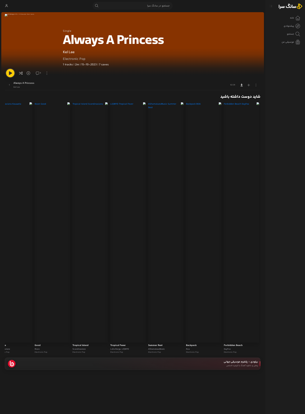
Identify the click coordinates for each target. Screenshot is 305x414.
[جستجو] (97, 5)
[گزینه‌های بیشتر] (46, 73)
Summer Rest (155, 345)
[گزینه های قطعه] (256, 85)
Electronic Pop (74, 59)
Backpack (191, 345)
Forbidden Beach (233, 345)
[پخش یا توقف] (10, 73)
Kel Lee (68, 52)
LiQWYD (125, 349)
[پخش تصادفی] (20, 73)
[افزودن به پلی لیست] (248, 85)
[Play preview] (229, 338)
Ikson (37, 349)
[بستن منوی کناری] (271, 6)
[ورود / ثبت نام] (6, 5)
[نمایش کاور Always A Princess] (31, 40)
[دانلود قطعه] (241, 85)
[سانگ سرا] (290, 6)
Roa (188, 349)
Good (38, 345)
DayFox (227, 349)
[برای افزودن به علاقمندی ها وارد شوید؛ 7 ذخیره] (29, 73)
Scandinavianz (79, 349)
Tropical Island (80, 345)
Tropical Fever (118, 345)
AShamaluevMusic (156, 349)
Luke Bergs (115, 349)
